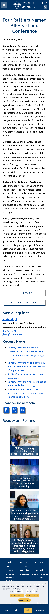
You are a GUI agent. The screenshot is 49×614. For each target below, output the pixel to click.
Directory (24, 562)
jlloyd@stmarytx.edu (13, 334)
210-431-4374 (9, 331)
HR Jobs (10, 566)
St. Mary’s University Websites (10, 577)
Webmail (39, 570)
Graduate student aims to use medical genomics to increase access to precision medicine (26, 393)
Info (6, 610)
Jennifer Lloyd (9, 319)
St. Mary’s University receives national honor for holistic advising (27, 384)
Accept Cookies (17, 595)
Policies (39, 566)
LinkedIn (22, 410)
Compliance (10, 562)
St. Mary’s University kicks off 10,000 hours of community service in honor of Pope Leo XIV (26, 366)
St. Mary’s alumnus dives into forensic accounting (26, 376)
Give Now (40, 610)
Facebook (6, 410)
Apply (27, 610)
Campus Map (24, 574)
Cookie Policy (24, 600)
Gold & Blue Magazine (24, 303)
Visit (17, 610)
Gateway (39, 562)
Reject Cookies (32, 595)
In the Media (24, 293)
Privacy (10, 570)
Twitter (14, 410)
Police (24, 566)
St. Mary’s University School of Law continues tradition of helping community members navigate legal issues (25, 353)
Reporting (24, 570)
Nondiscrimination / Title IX (39, 576)
